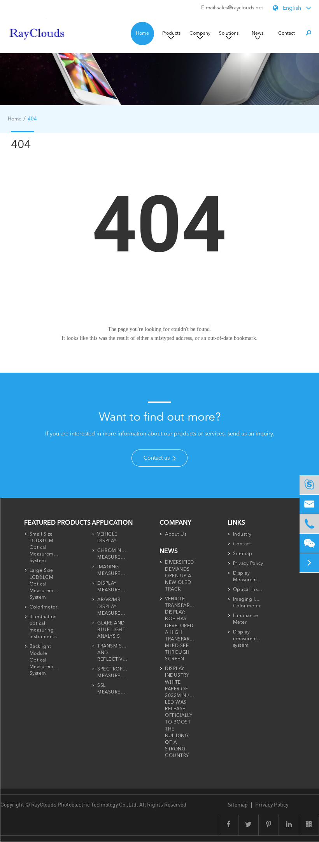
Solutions (228, 33)
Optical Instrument (254, 589)
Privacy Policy (248, 563)
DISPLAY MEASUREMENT (116, 587)
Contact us (157, 458)
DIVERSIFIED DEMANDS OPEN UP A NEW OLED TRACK (179, 576)
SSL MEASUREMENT (116, 689)
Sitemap (242, 554)
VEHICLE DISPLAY (107, 537)
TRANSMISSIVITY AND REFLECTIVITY (116, 653)
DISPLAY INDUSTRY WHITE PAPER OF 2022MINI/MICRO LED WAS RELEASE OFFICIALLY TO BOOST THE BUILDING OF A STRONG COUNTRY (185, 712)
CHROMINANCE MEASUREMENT (116, 554)
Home (142, 33)
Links (236, 523)
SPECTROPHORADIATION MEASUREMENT (127, 672)
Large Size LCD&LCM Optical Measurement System (45, 584)
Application (112, 523)
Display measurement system (249, 639)
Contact (286, 33)
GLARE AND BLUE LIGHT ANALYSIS (111, 630)
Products (171, 33)
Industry (242, 534)
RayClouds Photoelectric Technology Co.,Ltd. (85, 804)
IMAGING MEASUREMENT (116, 570)
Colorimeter (44, 607)
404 (32, 119)
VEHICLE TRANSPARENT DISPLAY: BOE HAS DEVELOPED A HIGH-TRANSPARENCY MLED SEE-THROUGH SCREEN (184, 629)
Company (199, 33)
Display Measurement (249, 576)
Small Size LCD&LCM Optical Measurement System (45, 548)
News (257, 33)
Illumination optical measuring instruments (43, 627)
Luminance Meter (245, 619)
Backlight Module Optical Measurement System (45, 660)
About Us (175, 534)
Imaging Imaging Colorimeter (253, 603)
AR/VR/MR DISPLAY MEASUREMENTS (117, 607)
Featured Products (57, 523)
